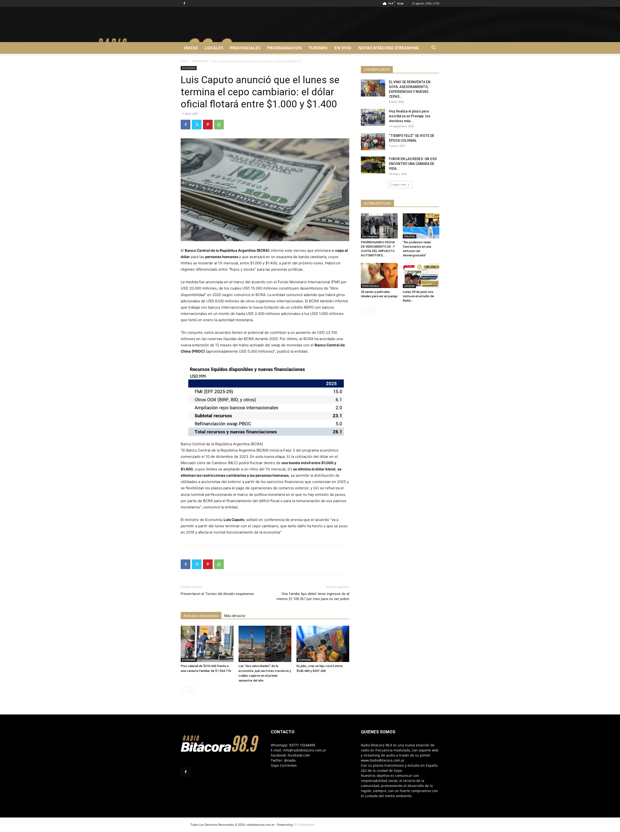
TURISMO (318, 48)
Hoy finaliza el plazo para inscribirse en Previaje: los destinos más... (409, 116)
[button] (433, 48)
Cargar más (398, 184)
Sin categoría (370, 236)
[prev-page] (184, 690)
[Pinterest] (208, 124)
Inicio (184, 61)
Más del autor (235, 616)
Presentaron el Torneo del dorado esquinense (217, 594)
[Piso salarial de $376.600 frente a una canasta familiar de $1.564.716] (207, 644)
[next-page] (191, 690)
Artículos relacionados (201, 616)
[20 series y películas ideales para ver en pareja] (379, 275)
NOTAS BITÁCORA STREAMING (388, 48)
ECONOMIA (200, 61)
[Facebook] (184, 3)
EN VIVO (342, 48)
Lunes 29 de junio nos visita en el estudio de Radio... (418, 296)
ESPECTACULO (370, 286)
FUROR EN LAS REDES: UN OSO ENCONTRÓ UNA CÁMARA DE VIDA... (413, 164)
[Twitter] (197, 124)
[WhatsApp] (219, 124)
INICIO (191, 48)
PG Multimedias (304, 825)
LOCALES (214, 48)
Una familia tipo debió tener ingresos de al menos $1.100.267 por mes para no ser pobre (313, 596)
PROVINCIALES (245, 48)
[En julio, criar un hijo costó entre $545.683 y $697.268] (322, 644)
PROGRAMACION (284, 48)
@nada (289, 760)
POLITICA (409, 236)
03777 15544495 (302, 745)
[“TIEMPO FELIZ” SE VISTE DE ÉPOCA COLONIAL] (373, 141)
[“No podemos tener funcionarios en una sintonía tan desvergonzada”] (421, 225)
